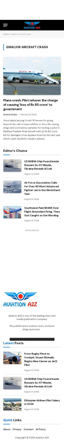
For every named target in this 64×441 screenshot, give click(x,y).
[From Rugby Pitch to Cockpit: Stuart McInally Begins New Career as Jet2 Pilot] (12, 358)
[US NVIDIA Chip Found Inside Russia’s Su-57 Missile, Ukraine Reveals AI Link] (12, 165)
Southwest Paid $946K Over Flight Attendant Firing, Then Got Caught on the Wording (42, 211)
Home (6, 34)
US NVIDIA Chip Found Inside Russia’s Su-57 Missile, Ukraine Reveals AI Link (41, 165)
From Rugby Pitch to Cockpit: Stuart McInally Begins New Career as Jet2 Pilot (40, 359)
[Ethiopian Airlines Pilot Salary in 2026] (12, 404)
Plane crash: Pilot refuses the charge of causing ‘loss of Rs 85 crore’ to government (30, 104)
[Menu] (5, 25)
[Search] (59, 25)
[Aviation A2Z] (32, 25)
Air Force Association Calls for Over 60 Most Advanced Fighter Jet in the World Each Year (42, 188)
